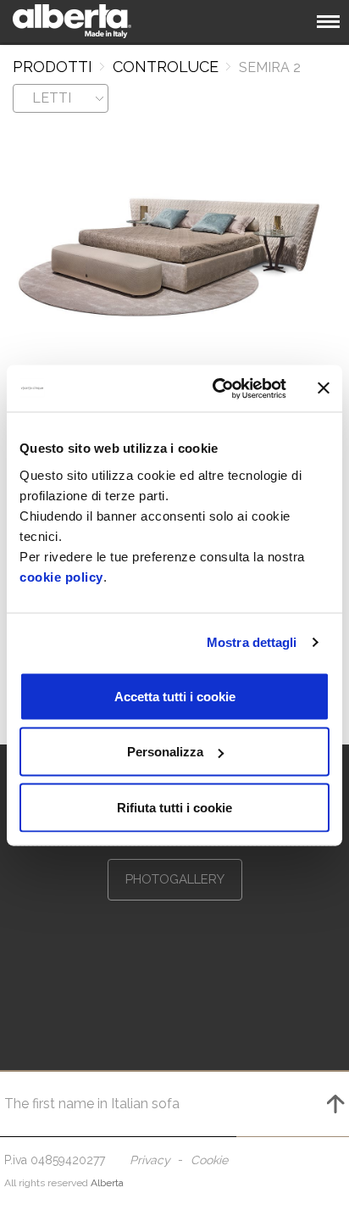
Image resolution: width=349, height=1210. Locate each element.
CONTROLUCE (166, 66)
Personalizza (165, 751)
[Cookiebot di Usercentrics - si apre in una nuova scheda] (216, 388)
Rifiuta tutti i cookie (174, 807)
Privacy (150, 1160)
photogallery (174, 879)
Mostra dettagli (252, 642)
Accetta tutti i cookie (174, 696)
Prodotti (52, 66)
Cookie (209, 1160)
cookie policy (61, 576)
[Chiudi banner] (324, 388)
